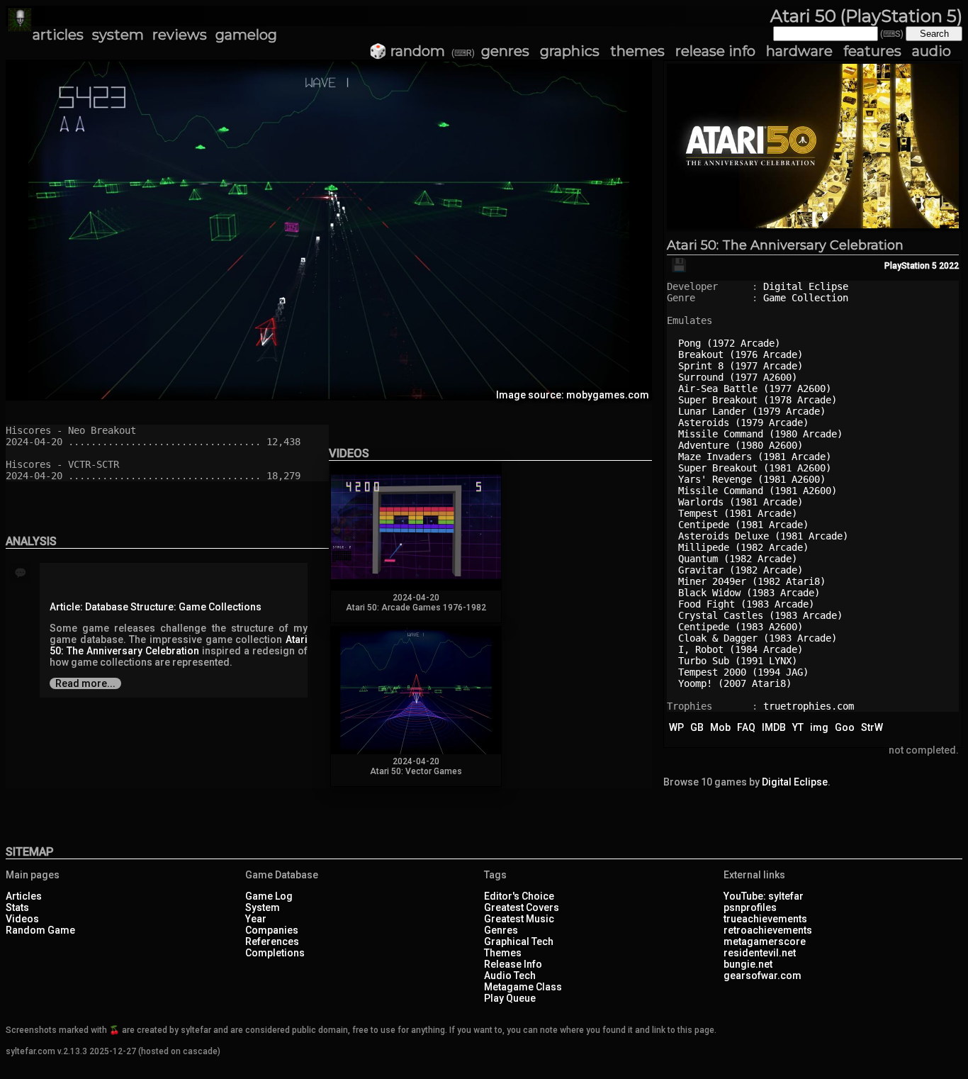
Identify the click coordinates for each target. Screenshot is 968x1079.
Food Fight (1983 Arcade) (746, 604)
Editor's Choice (519, 896)
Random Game (40, 930)
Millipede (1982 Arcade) (743, 547)
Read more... (85, 683)
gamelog (246, 34)
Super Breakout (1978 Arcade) (757, 400)
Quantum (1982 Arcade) (737, 558)
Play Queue (510, 998)
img (819, 727)
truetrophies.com (808, 706)
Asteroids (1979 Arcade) (743, 422)
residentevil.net (760, 952)
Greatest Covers (521, 907)
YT (798, 727)
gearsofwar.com (762, 975)
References (272, 941)
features (872, 51)
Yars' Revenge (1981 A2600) (752, 479)
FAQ (746, 727)
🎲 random (407, 51)
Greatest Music (519, 918)
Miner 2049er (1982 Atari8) (752, 581)
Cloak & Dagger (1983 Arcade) (757, 638)
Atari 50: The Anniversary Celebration (785, 245)
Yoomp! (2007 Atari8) (735, 683)
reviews (179, 34)
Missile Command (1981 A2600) (757, 490)
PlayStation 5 (910, 266)
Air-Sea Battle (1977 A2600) (754, 388)
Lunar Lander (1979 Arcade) (752, 411)
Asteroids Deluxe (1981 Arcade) (763, 536)
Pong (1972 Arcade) (729, 343)
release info (715, 51)
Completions (275, 952)
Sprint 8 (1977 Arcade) (740, 365)
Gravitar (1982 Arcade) (740, 570)
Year (255, 918)
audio (931, 51)
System (262, 907)
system (118, 34)
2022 (949, 266)
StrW (872, 727)
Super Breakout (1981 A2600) (754, 468)
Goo (845, 727)
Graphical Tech (518, 941)
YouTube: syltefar (764, 896)
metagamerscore (765, 941)
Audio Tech (510, 975)
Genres (501, 930)
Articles (24, 896)
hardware (799, 51)
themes (637, 51)
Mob (720, 727)
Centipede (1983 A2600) (740, 626)
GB (697, 727)
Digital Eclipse (805, 286)
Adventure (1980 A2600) (740, 445)
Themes (503, 952)
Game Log (269, 896)
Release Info (513, 964)
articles (58, 34)
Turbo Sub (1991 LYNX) (737, 660)
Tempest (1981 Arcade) (737, 513)
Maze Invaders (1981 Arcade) (754, 456)
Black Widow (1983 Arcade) (749, 592)
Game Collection (805, 297)
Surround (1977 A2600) (737, 377)
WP (676, 727)
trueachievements (765, 918)
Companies (271, 930)
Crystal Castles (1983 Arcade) (760, 615)
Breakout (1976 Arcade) (740, 354)
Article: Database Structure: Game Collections (155, 607)
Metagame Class (523, 987)
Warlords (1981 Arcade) (740, 502)
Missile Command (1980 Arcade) (760, 434)
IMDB (774, 727)
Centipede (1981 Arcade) (743, 524)
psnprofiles (750, 907)
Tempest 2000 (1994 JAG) (743, 672)
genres (505, 51)
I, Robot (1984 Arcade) (740, 649)
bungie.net (748, 964)
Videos (22, 918)
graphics (570, 51)
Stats (17, 907)
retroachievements (768, 930)
